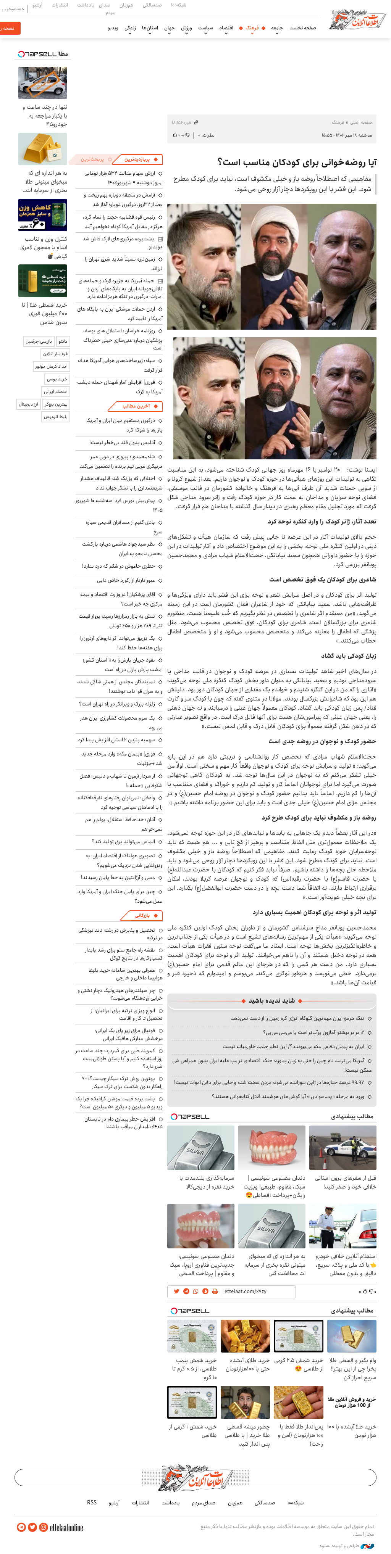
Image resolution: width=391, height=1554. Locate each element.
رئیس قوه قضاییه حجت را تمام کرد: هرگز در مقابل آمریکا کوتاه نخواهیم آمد (123, 222)
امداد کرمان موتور (52, 366)
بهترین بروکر (56, 404)
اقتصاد (226, 28)
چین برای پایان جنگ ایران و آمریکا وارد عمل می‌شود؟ (120, 896)
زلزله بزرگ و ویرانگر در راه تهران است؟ (117, 704)
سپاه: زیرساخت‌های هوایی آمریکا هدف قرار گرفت (120, 365)
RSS (92, 1503)
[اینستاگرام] (43, 1527)
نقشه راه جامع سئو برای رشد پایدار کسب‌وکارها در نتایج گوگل (124, 954)
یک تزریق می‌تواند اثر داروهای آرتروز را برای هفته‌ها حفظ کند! (121, 643)
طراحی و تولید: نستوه (340, 1546)
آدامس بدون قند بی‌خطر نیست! (122, 442)
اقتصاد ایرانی (56, 391)
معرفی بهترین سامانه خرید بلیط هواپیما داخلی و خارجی (126, 974)
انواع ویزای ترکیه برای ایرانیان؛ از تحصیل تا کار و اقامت (127, 1014)
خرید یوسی (57, 379)
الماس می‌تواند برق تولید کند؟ (123, 841)
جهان (169, 28)
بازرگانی (142, 915)
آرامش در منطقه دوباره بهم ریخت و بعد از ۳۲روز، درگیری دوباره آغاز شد (123, 200)
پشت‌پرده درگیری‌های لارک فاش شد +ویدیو (122, 243)
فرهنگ (252, 28)
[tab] (141, 159)
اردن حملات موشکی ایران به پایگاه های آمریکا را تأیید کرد (120, 314)
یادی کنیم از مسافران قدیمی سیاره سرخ (124, 527)
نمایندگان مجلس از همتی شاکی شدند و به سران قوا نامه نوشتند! (120, 687)
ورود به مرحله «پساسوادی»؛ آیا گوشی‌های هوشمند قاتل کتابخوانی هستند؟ (288, 1096)
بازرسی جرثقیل (39, 341)
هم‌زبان (127, 5)
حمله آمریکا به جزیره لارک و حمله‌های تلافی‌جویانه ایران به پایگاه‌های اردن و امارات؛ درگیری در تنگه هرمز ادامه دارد (121, 289)
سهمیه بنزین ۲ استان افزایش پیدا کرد (116, 740)
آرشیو (37, 5)
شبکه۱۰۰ (178, 5)
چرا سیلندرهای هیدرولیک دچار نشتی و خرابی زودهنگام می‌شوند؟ (120, 994)
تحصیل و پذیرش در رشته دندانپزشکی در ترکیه (120, 934)
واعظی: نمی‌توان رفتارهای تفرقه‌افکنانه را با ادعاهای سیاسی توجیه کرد (120, 803)
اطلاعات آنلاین (357, 19)
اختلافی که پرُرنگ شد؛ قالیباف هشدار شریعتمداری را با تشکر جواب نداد (122, 483)
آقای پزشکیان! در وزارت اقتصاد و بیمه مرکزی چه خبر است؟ (121, 599)
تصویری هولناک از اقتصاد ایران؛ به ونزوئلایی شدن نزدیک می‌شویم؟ (124, 861)
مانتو (63, 341)
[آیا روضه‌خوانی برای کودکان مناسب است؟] (271, 267)
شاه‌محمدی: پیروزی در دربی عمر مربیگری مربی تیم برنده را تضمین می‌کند (121, 461)
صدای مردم (107, 8)
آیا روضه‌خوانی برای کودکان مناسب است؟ (296, 162)
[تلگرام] (21, 1527)
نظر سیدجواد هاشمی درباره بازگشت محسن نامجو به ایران (122, 549)
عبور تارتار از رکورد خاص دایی (126, 580)
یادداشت (85, 5)
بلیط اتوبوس (56, 416)
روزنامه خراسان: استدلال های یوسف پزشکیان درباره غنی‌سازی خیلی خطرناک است (122, 339)
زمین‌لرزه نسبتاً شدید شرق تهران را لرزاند (124, 264)
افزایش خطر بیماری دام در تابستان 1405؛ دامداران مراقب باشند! (123, 1123)
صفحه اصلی (361, 122)
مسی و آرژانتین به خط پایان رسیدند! (118, 877)
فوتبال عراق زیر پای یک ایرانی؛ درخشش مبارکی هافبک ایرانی (129, 1034)
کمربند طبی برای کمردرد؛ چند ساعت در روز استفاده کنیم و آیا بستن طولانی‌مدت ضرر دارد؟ (119, 1059)
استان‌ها (150, 28)
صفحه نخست (302, 28)
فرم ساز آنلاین (55, 354)
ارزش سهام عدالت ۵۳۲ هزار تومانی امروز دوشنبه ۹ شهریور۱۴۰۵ (123, 178)
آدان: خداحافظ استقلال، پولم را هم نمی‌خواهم (124, 824)
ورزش (186, 28)
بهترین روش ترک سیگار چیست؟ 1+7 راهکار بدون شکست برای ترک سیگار (122, 1082)
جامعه (277, 28)
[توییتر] (32, 1527)
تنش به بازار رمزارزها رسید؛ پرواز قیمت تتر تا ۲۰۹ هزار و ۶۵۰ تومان (121, 621)
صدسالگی (152, 5)
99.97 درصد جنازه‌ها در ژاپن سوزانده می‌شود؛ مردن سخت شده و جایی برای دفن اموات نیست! (269, 1082)
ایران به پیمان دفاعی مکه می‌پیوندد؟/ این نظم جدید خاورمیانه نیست (293, 1046)
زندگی (130, 28)
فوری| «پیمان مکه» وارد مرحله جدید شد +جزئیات (122, 759)
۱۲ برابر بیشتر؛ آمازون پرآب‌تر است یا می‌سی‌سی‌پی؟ (313, 1032)
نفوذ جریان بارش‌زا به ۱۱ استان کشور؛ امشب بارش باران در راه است (123, 665)
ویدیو (113, 28)
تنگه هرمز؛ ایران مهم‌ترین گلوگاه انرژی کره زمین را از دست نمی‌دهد (297, 1018)
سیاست (205, 28)
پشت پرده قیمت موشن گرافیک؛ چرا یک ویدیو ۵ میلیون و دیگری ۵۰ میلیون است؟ (119, 1103)
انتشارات (60, 5)
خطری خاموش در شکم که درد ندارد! (118, 566)
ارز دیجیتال (28, 404)
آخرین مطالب (136, 406)
